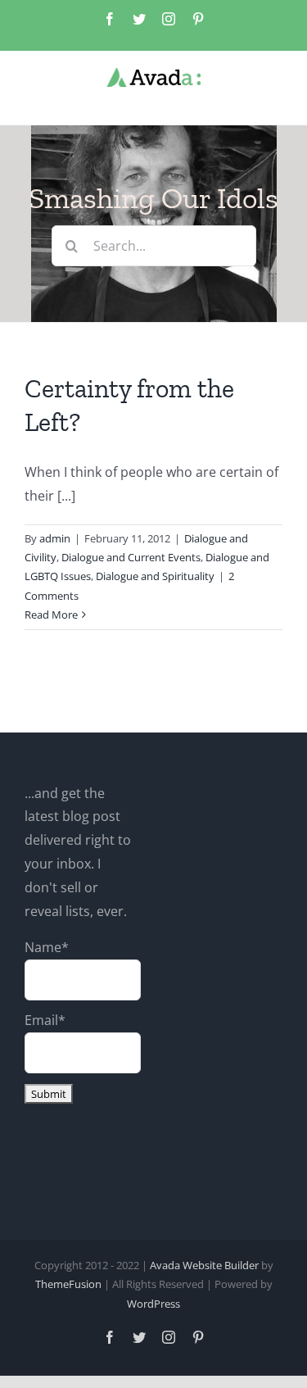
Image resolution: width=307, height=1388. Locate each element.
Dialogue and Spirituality (155, 576)
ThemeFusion (68, 1284)
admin (54, 538)
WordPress (153, 1303)
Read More (51, 614)
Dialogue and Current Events (131, 557)
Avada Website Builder (204, 1265)
